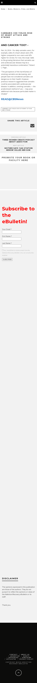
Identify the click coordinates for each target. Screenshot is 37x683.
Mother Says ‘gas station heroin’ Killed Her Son (19, 149)
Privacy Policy (26, 659)
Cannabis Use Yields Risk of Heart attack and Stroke (17, 109)
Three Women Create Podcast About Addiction (18, 141)
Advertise (15, 656)
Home (3, 9)
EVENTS (26, 656)
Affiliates (11, 659)
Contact (14, 654)
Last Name (7, 243)
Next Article (18, 145)
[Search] (35, 2)
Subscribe (26, 657)
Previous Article (18, 137)
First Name (7, 236)
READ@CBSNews (12, 99)
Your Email (7, 229)
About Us (25, 654)
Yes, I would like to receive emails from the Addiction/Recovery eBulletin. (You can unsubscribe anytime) (18, 252)
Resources (13, 657)
